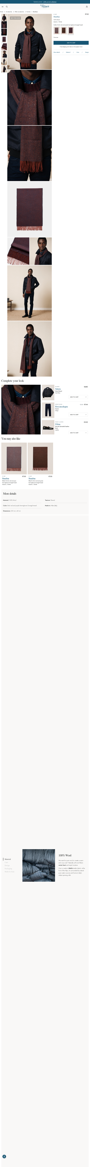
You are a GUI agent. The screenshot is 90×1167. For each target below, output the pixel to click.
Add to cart (74, 397)
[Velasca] (44, 6)
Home (1, 12)
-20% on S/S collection (49, 2)
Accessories (9, 12)
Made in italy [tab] (9, 872)
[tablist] (11, 865)
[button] (2, 7)
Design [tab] (7, 865)
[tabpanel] (54, 865)
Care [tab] (6, 862)
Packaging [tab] (8, 869)
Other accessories (19, 12)
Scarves (28, 12)
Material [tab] (8, 859)
